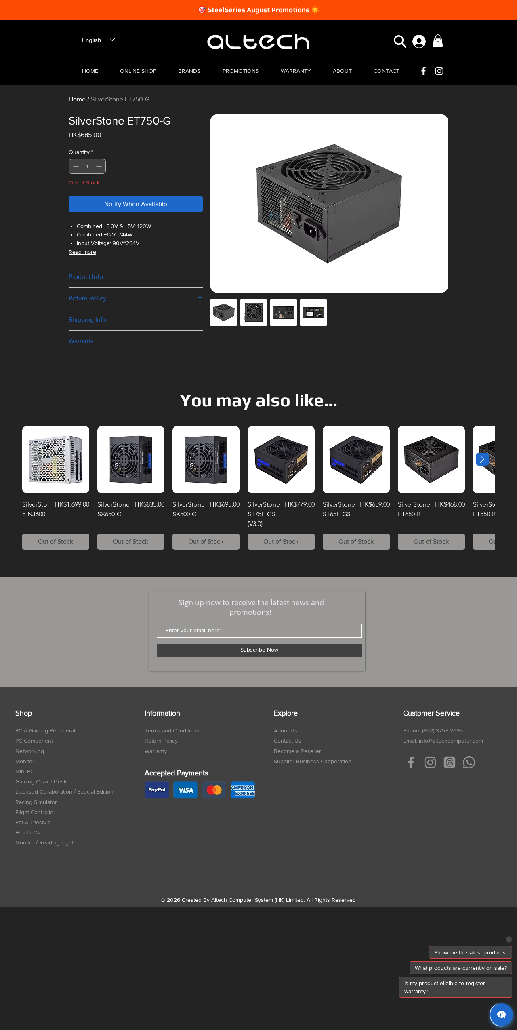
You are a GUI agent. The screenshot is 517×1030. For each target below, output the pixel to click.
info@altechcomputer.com (451, 740)
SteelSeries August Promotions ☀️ (263, 10)
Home (77, 99)
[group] (258, 488)
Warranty (156, 751)
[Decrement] (75, 166)
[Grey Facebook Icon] (410, 762)
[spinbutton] (87, 166)
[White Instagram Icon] (439, 70)
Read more (82, 252)
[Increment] (100, 166)
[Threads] (449, 762)
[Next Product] (482, 459)
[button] (400, 41)
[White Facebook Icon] (423, 70)
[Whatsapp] (469, 762)
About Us (285, 730)
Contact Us (287, 740)
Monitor (24, 761)
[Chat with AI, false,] (501, 1014)
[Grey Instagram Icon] (430, 762)
